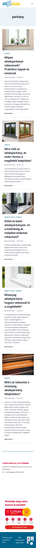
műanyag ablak (9, 217)
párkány (7, 53)
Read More (9, 113)
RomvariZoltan (10, 77)
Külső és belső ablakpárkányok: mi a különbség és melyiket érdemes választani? (17, 229)
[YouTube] (28, 541)
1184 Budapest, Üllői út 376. (14, 472)
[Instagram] (32, 538)
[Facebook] (28, 538)
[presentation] (18, 39)
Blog (19, 537)
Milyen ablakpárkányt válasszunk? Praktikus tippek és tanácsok (16, 65)
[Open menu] (32, 3)
